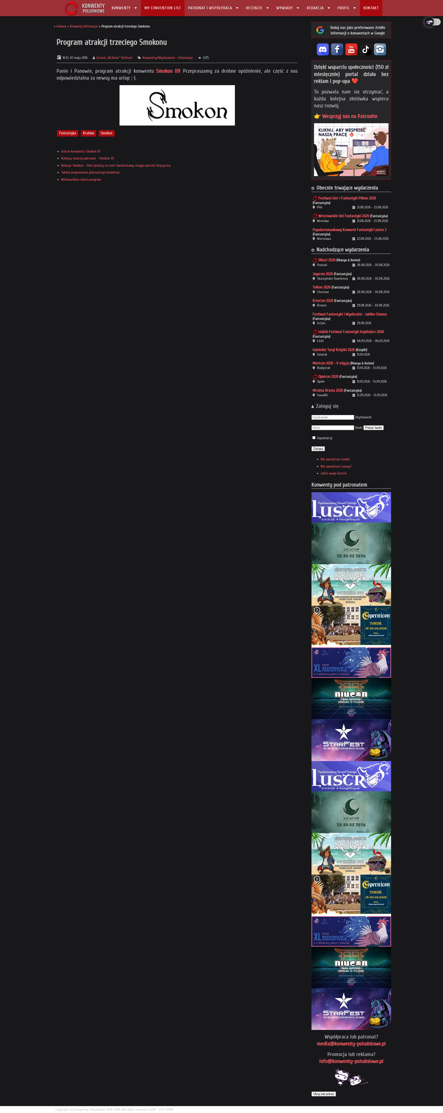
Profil (344, 8)
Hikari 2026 (326, 260)
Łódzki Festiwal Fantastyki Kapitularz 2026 (351, 331)
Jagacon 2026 (323, 273)
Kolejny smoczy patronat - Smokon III (87, 158)
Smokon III (167, 71)
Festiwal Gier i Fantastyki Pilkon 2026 (347, 198)
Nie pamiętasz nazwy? (336, 466)
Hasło (358, 428)
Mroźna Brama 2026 (328, 390)
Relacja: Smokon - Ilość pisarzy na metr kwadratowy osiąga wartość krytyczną (116, 165)
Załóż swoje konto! (334, 473)
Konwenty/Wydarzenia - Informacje (168, 58)
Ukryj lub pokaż (323, 1094)
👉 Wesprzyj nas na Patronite (345, 116)
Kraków (88, 133)
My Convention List (162, 8)
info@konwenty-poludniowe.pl (351, 1061)
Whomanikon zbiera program (81, 179)
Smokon (106, 133)
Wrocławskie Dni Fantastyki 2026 (343, 215)
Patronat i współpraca (210, 8)
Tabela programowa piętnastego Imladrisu (90, 172)
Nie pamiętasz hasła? (335, 459)
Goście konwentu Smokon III (80, 151)
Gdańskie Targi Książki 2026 (334, 349)
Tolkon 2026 (322, 287)
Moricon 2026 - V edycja (331, 363)
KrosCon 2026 (323, 300)
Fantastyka (67, 133)
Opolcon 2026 (328, 376)
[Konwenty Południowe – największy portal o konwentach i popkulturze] (84, 8)
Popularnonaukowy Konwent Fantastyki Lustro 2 (349, 229)
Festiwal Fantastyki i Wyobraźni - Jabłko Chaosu (350, 314)
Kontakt (371, 8)
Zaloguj (318, 448)
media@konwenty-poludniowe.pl (351, 1044)
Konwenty (121, 8)
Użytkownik (363, 417)
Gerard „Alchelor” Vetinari (114, 58)
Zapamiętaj (324, 438)
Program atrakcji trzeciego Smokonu (112, 42)
